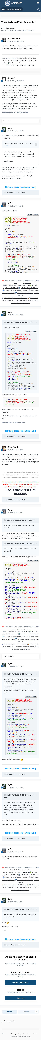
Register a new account (20, 982)
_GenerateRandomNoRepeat (15, 65)
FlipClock (5, 63)
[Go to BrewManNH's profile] (4, 448)
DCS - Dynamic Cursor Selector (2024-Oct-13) (16, 290)
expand (30, 214)
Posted (16, 41)
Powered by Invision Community (20, 1037)
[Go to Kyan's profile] (4, 129)
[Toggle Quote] (5, 322)
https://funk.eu (27, 283)
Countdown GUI (21, 60)
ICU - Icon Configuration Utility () (16, 298)
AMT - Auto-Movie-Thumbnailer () (17, 285)
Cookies (36, 1034)
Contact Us (27, 1034)
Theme (5, 1034)
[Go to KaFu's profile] (4, 204)
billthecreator (9, 28)
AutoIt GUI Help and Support (23, 30)
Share (10, 1012)
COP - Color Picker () (29, 288)
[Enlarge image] (21, 760)
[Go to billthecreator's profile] (4, 40)
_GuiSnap (30, 65)
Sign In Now (21, 998)
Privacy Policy (16, 1034)
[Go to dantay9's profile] (4, 79)
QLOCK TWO (33, 60)
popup (36, 214)
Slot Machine (13, 63)
